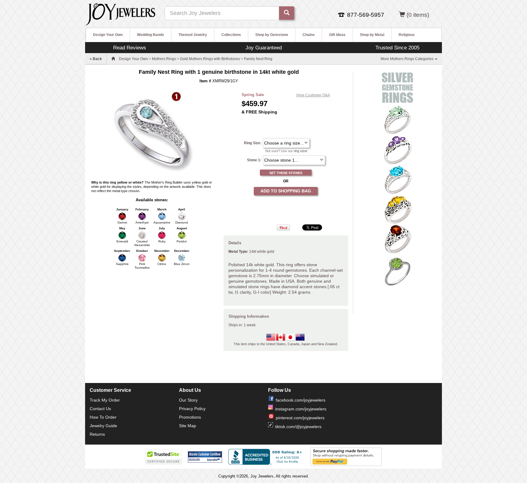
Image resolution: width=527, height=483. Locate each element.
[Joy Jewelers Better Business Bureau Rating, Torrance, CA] (266, 457)
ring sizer (300, 151)
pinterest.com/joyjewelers (300, 417)
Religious (407, 35)
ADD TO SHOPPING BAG (285, 190)
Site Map (187, 425)
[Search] (287, 13)
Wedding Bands (150, 35)
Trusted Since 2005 (397, 48)
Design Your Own (108, 35)
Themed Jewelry (192, 35)
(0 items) (418, 15)
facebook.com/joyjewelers (300, 400)
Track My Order (105, 400)
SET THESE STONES (285, 173)
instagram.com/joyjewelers (300, 408)
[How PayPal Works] (346, 456)
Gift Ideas (337, 35)
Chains (309, 35)
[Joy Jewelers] (120, 13)
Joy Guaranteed (264, 48)
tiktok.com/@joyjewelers (298, 426)
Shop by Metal (372, 35)
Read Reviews (129, 48)
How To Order (103, 417)
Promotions (190, 417)
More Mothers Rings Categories (407, 59)
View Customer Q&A (313, 95)
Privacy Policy (192, 408)
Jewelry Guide (103, 425)
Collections (231, 35)
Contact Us (100, 408)
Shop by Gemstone (271, 35)
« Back (96, 59)
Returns (97, 434)
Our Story (188, 400)
